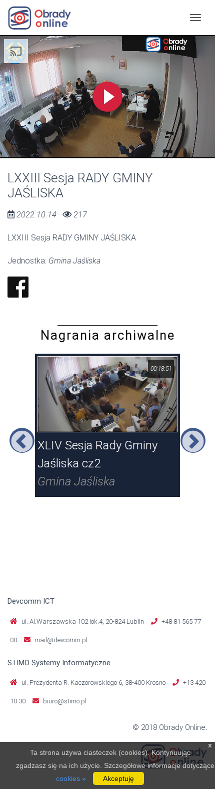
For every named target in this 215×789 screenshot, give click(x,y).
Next (193, 440)
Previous (22, 440)
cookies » (71, 778)
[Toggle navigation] (196, 18)
